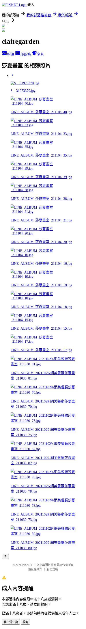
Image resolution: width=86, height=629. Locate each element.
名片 (40, 54)
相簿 (11, 54)
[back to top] (5, 556)
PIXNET (27, 565)
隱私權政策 (35, 569)
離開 (25, 622)
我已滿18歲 (11, 622)
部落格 (26, 54)
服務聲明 (52, 569)
